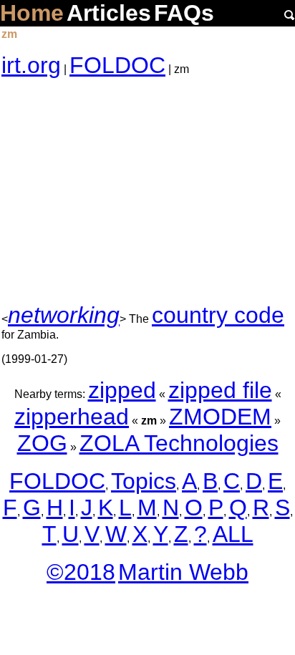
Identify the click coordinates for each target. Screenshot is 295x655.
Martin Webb (183, 572)
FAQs (184, 13)
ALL (233, 534)
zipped (122, 390)
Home (32, 13)
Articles (109, 13)
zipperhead (71, 417)
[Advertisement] (147, 190)
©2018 (81, 572)
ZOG (42, 443)
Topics (143, 481)
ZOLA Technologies (179, 443)
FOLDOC (117, 65)
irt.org (31, 65)
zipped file (220, 390)
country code (218, 315)
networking (64, 315)
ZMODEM (220, 417)
